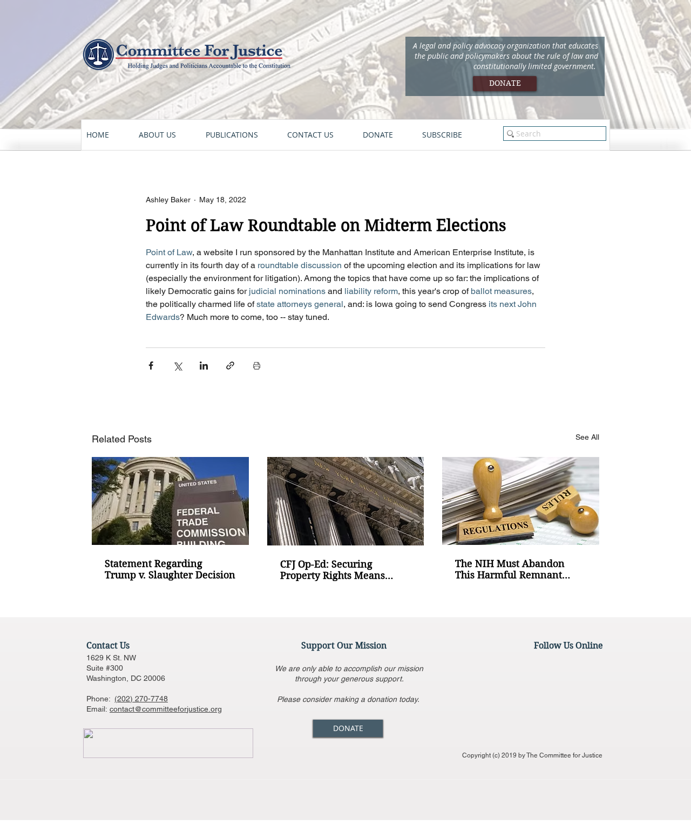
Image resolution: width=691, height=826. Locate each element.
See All (587, 437)
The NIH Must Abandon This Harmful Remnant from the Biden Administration (510, 569)
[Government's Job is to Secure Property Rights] (345, 501)
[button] (166, 135)
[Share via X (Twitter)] (177, 365)
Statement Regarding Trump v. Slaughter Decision (170, 569)
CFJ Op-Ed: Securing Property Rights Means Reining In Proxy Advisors (341, 569)
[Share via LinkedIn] (204, 365)
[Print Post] (257, 365)
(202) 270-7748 (141, 698)
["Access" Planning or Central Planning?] (520, 501)
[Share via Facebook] (151, 365)
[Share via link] (230, 365)
